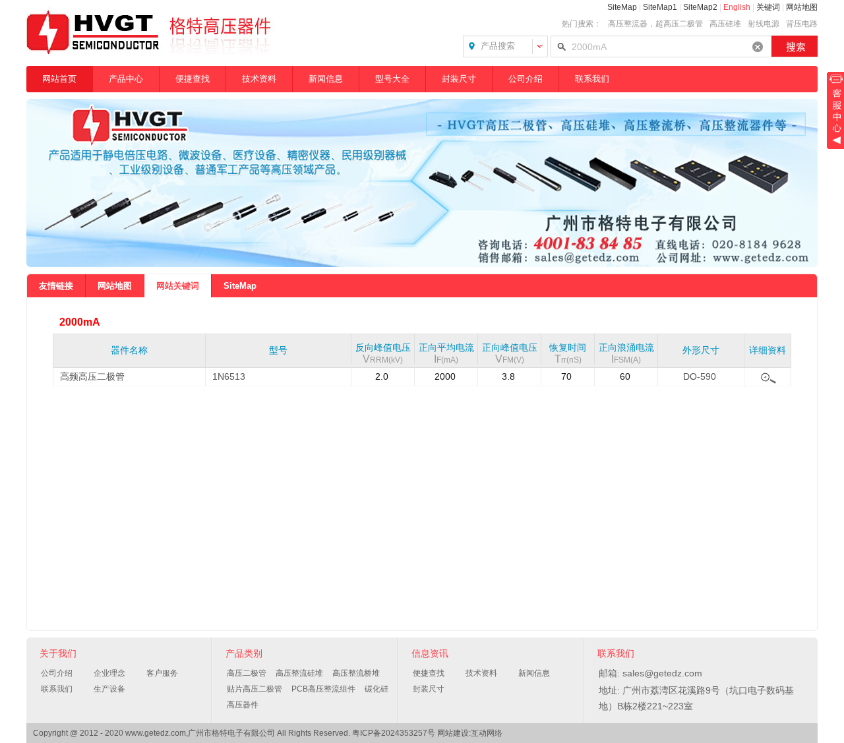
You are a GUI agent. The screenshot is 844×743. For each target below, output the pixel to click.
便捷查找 (192, 79)
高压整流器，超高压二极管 (655, 24)
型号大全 (392, 79)
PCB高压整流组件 (323, 689)
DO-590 (699, 376)
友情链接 (56, 286)
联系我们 (592, 79)
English (736, 7)
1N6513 (228, 376)
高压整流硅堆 (299, 673)
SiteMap (622, 7)
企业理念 (109, 673)
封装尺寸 (459, 79)
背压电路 (802, 24)
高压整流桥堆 (356, 673)
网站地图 (802, 7)
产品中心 (126, 79)
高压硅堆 (725, 24)
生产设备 (109, 689)
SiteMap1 (660, 7)
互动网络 (486, 733)
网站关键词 (177, 286)
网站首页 (59, 79)
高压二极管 (246, 673)
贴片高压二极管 (254, 689)
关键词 (768, 7)
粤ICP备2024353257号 (393, 733)
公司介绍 (525, 79)
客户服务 (162, 673)
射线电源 (763, 24)
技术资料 (259, 79)
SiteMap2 (700, 7)
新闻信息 (326, 79)
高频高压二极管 (92, 376)
